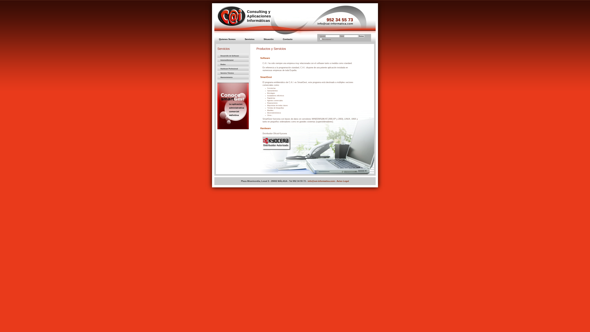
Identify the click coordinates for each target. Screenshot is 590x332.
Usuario (322, 36)
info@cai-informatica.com (321, 181)
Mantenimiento (226, 77)
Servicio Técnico (227, 73)
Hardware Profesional (229, 69)
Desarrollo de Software (229, 56)
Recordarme (326, 39)
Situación (269, 39)
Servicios (249, 39)
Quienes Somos (227, 39)
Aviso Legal (343, 181)
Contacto (288, 39)
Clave (342, 36)
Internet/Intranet (227, 60)
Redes (223, 64)
